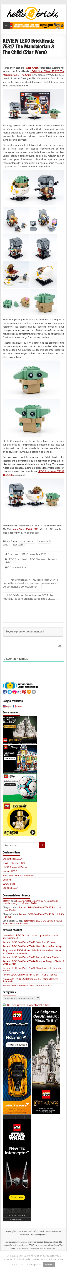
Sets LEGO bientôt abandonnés (19, 875)
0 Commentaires (17, 567)
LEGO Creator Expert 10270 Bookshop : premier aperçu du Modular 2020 (30, 902)
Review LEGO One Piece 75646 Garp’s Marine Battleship (32, 946)
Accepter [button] (49, 1264)
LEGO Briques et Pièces (15, 867)
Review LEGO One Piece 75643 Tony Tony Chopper (29, 942)
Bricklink (7, 879)
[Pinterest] (24, 691)
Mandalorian (27, 541)
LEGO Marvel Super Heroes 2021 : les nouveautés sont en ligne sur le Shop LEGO (31, 596)
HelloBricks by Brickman (38, 1231)
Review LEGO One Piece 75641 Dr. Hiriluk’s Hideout (33, 915)
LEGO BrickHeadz (18, 559)
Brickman (13, 554)
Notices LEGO (10, 871)
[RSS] (29, 691)
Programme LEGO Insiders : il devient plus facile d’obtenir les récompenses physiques (32, 951)
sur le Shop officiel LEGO (25, 529)
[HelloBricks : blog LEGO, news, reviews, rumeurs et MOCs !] (32, 7)
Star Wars (18, 544)
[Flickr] (19, 691)
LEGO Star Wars (37, 559)
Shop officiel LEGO (12, 858)
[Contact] (34, 691)
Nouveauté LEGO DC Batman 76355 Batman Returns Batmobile (33, 922)
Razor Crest (31, 67)
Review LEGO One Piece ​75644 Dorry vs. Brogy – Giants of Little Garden (33, 962)
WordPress (24, 1234)
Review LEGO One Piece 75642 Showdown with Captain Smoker (32, 969)
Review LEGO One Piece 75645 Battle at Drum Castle (32, 908)
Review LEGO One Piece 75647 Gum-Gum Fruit (27, 985)
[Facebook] (5, 691)
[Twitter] (10, 691)
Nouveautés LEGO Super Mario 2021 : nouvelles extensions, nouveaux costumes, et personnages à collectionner (30, 583)
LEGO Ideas (9, 883)
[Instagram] (14, 691)
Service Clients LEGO (14, 863)
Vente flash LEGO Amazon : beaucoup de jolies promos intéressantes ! (30, 936)
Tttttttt (6, 900)
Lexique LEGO (10, 887)
